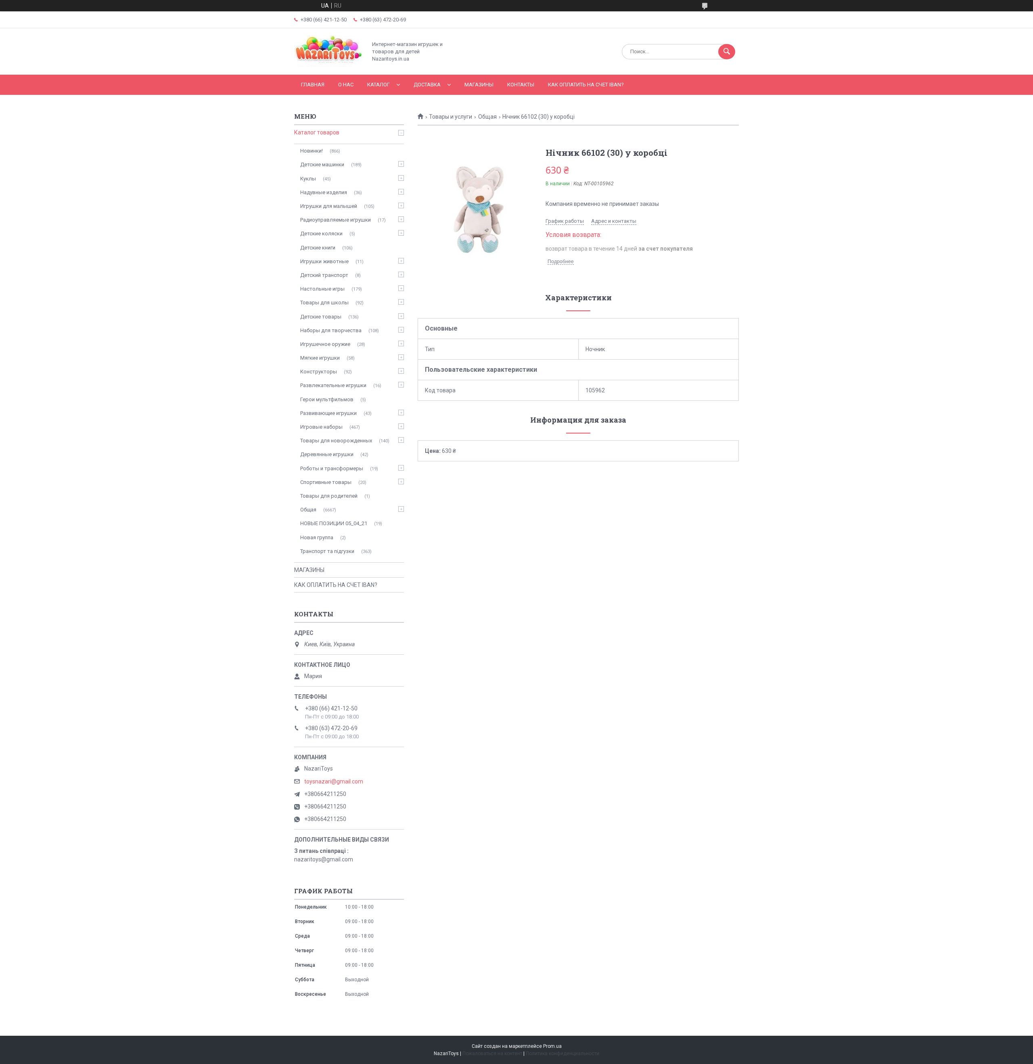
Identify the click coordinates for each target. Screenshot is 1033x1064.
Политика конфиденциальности (562, 1053)
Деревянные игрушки (326, 454)
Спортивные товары (325, 482)
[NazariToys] (328, 64)
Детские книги (317, 248)
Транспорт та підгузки (327, 551)
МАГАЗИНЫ (478, 85)
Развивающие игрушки (328, 413)
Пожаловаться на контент (492, 1053)
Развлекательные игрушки (333, 385)
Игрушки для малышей (328, 206)
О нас (345, 85)
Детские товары (320, 317)
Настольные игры (322, 289)
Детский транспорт (324, 275)
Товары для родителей (329, 496)
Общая (487, 116)
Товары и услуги (450, 116)
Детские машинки (322, 164)
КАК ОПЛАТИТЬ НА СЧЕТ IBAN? (586, 85)
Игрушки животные (324, 261)
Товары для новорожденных (336, 441)
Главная (312, 85)
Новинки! (311, 151)
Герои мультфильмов (326, 399)
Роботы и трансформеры (331, 468)
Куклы (308, 179)
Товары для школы (324, 303)
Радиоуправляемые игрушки (335, 220)
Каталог (378, 85)
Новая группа (316, 537)
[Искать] (726, 51)
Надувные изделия (323, 192)
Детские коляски (321, 233)
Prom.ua (552, 1046)
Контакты (520, 85)
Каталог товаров (316, 132)
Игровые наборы (321, 427)
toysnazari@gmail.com (333, 781)
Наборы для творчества (331, 330)
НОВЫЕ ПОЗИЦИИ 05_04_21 (333, 523)
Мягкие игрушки (320, 358)
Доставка (427, 85)
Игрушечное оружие (325, 344)
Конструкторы (318, 372)
